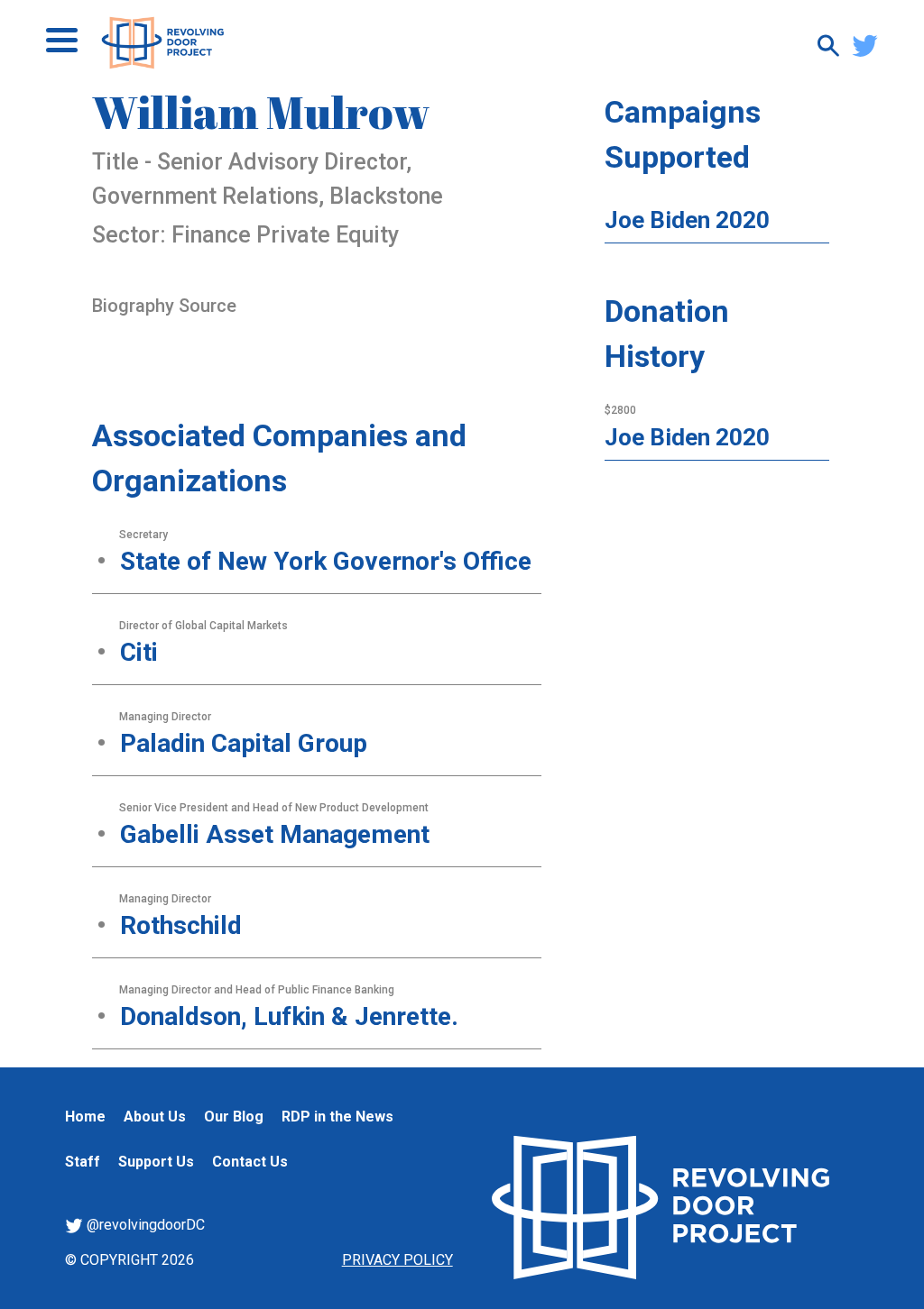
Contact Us (250, 1161)
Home (85, 1116)
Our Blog (233, 1116)
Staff (82, 1161)
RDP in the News (337, 1116)
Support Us (156, 1161)
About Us (155, 1116)
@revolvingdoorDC (144, 1224)
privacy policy (397, 1259)
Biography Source (164, 305)
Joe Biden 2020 (687, 219)
